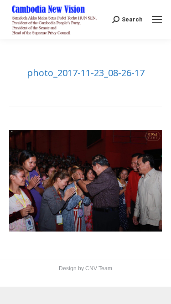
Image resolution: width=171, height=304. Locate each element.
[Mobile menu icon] (157, 20)
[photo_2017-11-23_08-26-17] (85, 181)
